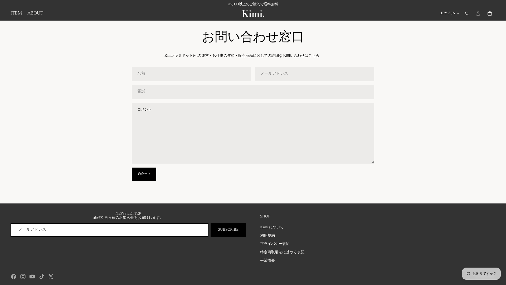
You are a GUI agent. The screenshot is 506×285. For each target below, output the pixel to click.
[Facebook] (14, 276)
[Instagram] (23, 276)
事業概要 (267, 261)
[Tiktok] (41, 276)
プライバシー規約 (275, 244)
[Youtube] (32, 276)
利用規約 (267, 236)
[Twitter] (51, 276)
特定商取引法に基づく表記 (282, 252)
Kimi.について (272, 227)
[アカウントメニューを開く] (478, 13)
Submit (144, 174)
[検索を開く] (467, 13)
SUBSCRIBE (228, 230)
